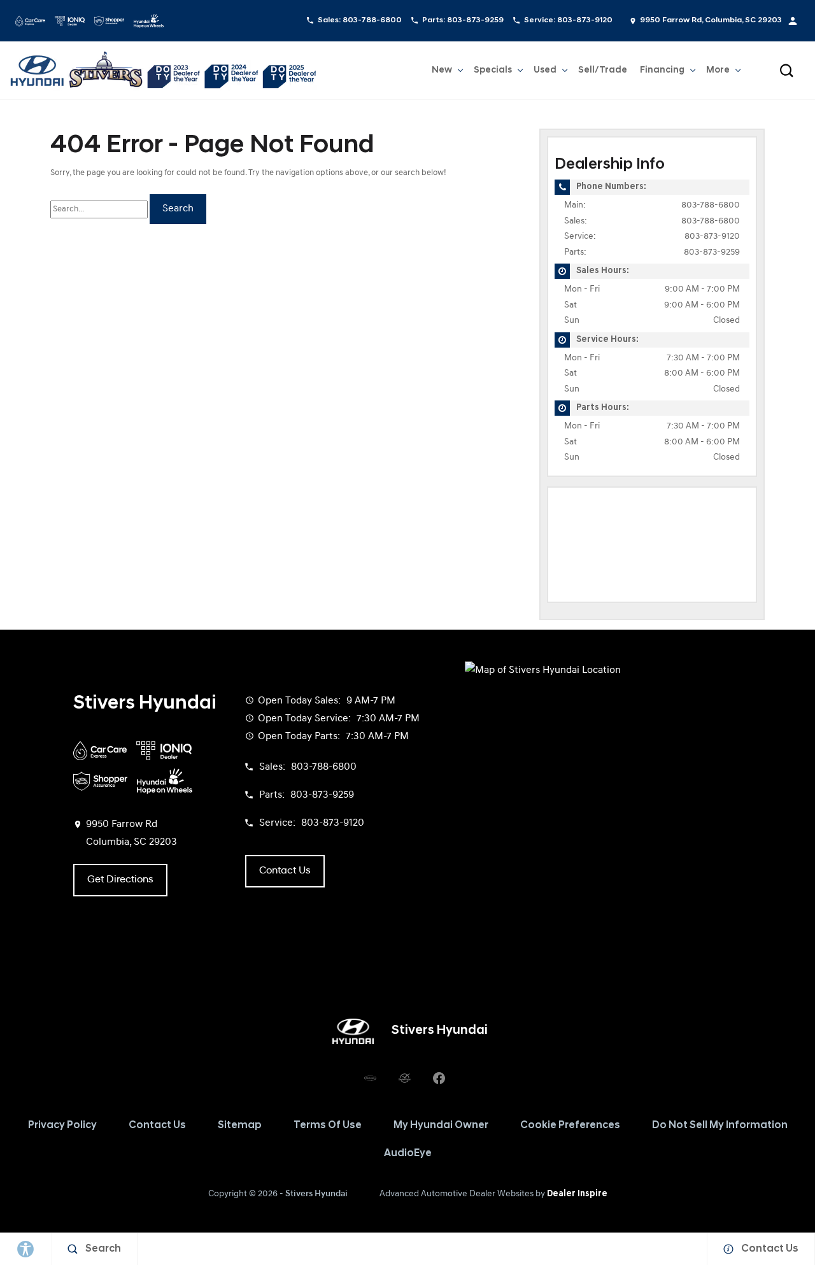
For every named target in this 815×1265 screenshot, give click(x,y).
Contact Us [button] (285, 871)
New (442, 70)
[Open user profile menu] (792, 21)
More (717, 73)
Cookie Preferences (570, 1125)
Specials (493, 70)
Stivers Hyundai (316, 1194)
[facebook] (439, 1078)
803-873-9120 (712, 236)
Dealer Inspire (577, 1194)
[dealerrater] (404, 1078)
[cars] (370, 1078)
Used (545, 70)
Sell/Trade (602, 70)
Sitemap (240, 1125)
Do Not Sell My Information (720, 1125)
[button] (786, 70)
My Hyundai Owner (440, 1125)
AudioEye (408, 1153)
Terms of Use (328, 1125)
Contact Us (157, 1125)
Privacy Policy (62, 1125)
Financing (662, 70)
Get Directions (120, 880)
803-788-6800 (710, 205)
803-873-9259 (712, 252)
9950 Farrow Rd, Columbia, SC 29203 (711, 20)
